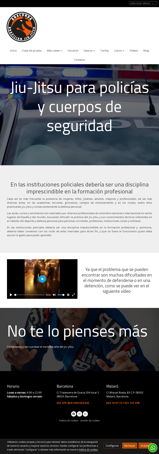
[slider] (29, 294)
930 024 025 (81, 403)
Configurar (112, 445)
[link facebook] (73, 413)
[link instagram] (79, 413)
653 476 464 (64, 403)
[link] (22, 26)
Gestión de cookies (90, 420)
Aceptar (145, 445)
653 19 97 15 (114, 403)
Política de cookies (68, 420)
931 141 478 (132, 403)
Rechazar (129, 445)
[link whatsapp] (85, 413)
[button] (54, 50)
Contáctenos (17, 355)
